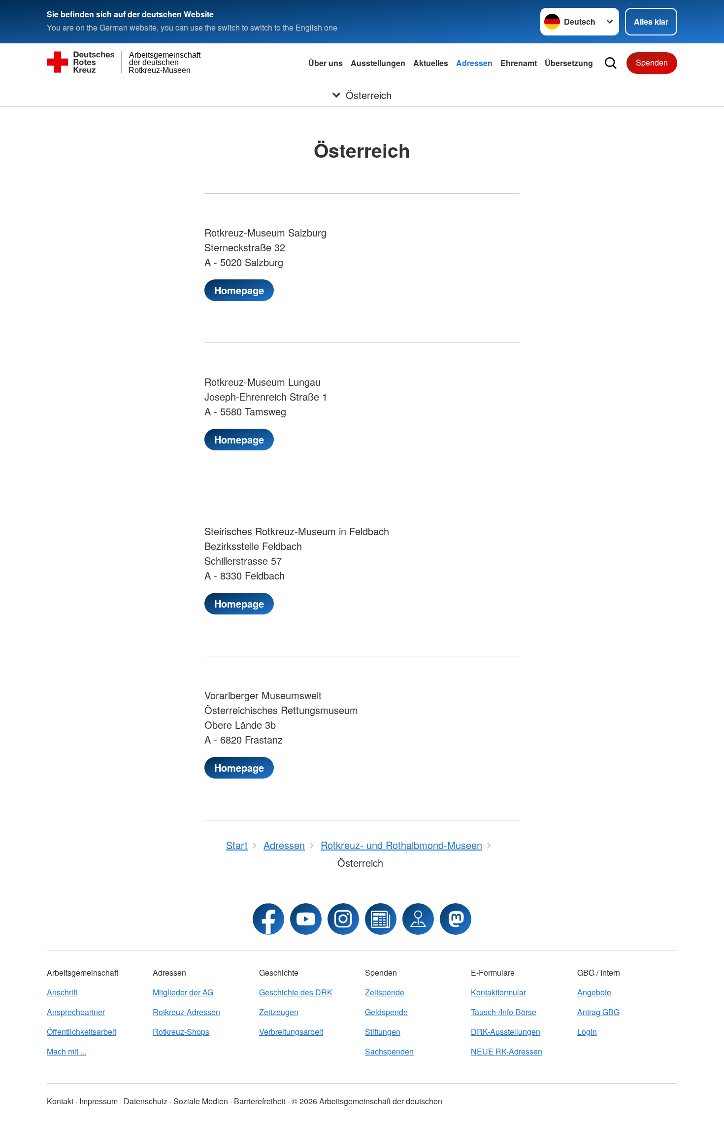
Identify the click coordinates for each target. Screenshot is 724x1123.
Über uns (325, 62)
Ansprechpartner (76, 1012)
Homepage (239, 290)
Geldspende (386, 1012)
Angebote (594, 992)
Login (587, 1031)
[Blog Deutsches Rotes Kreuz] (380, 919)
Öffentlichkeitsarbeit (81, 1031)
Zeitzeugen (278, 1012)
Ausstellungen (378, 62)
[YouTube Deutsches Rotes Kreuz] (306, 919)
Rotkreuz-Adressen (186, 1012)
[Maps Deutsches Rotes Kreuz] (418, 919)
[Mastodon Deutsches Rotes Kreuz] (455, 919)
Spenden (652, 62)
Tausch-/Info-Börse (503, 1012)
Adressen (474, 62)
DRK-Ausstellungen (505, 1031)
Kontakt (60, 1101)
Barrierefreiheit (260, 1101)
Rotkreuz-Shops (181, 1031)
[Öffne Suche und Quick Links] (611, 63)
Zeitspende (384, 992)
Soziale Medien (200, 1101)
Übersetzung (569, 62)
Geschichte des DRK (295, 992)
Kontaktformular (498, 992)
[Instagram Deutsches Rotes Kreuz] (343, 919)
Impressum (98, 1101)
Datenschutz (145, 1101)
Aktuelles (430, 62)
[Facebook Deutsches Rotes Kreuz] (268, 919)
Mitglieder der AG (183, 992)
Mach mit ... (66, 1051)
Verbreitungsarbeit (291, 1031)
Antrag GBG (598, 1012)
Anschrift (62, 992)
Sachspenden (389, 1051)
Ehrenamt (518, 62)
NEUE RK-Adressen (506, 1051)
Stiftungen (382, 1031)
